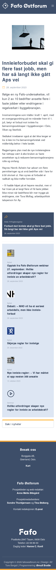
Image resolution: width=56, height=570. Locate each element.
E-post (39, 509)
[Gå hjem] (24, 6)
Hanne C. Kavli (35, 546)
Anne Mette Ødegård (28, 493)
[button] (53, 6)
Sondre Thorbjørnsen (19, 502)
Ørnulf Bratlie (43, 565)
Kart (28, 465)
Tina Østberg (41, 502)
